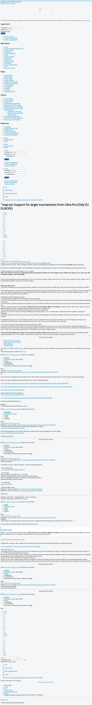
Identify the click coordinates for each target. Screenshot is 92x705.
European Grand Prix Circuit (12, 105)
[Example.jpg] (8, 343)
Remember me (10, 156)
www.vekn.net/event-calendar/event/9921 (12, 390)
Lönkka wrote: (6, 530)
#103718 (12, 423)
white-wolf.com (86, 20)
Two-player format (9, 68)
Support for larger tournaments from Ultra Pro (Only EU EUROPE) (38, 372)
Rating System (8, 60)
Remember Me (5, 31)
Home (6, 47)
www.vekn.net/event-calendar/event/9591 (12, 433)
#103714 (22, 261)
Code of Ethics (8, 75)
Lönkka (28, 261)
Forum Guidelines (9, 56)
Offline (6, 361)
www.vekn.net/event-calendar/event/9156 (12, 428)
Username (3, 27)
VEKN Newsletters (9, 53)
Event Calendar (8, 98)
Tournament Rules (9, 91)
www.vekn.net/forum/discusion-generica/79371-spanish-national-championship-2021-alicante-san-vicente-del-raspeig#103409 (36, 386)
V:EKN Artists (8, 130)
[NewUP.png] (8, 345)
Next (5, 235)
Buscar (6, 141)
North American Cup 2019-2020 (13, 106)
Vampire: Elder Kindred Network (13, 48)
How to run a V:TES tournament (13, 118)
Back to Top (4, 699)
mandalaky (19, 370)
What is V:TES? (9, 50)
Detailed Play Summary (11, 83)
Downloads (7, 127)
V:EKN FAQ (8, 52)
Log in (3, 33)
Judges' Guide (8, 77)
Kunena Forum (49, 682)
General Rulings (9, 85)
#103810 (13, 583)
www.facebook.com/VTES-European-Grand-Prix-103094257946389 (20, 546)
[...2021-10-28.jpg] (12, 340)
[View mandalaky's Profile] (10, 414)
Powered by (41, 682)
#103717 (12, 370)
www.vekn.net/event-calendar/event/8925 (30, 490)
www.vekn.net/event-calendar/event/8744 (12, 394)
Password (4, 29)
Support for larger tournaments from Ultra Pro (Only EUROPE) (19, 263)
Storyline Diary (12, 114)
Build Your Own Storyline (15, 113)
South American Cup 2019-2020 (13, 108)
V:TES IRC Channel (10, 131)
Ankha (10, 661)
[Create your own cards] (8, 3)
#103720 (12, 458)
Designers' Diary (9, 61)
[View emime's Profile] (9, 506)
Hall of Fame (8, 102)
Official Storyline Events (15, 111)
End (5, 237)
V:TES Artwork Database (11, 133)
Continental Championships (12, 116)
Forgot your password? (10, 39)
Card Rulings (8, 86)
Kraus (14, 661)
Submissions (7, 63)
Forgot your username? (10, 38)
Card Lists (7, 90)
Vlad (24, 351)
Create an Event (8, 100)
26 (5, 234)
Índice (6, 138)
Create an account (9, 36)
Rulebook (7, 88)
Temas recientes (8, 139)
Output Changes (9, 80)
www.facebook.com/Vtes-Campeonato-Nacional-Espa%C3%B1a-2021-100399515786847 (27, 398)
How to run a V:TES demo (12, 119)
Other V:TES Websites (10, 135)
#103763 (13, 516)
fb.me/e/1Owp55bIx (6, 484)
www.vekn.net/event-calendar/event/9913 (12, 469)
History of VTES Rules (11, 81)
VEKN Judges (8, 78)
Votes (5, 66)
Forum (6, 55)
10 (5, 231)
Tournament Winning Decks (12, 103)
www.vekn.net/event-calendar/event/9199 (30, 489)
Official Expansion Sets (11, 128)
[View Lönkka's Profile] (9, 359)
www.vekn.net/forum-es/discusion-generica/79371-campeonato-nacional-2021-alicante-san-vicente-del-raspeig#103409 (34, 383)
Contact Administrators (10, 64)
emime (18, 458)
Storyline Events (9, 110)
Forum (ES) (7, 58)
